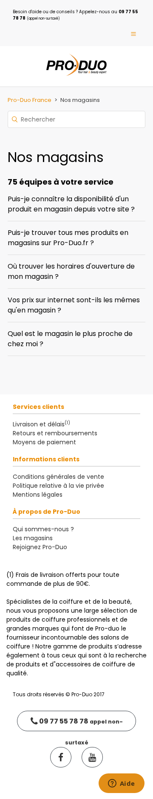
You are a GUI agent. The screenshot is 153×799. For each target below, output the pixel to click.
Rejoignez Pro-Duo (40, 547)
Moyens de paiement (44, 442)
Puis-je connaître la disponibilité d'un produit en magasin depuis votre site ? (71, 204)
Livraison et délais (41, 424)
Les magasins (33, 538)
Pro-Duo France (29, 100)
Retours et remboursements (55, 433)
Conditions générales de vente (58, 476)
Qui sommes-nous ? (43, 529)
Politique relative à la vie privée (58, 485)
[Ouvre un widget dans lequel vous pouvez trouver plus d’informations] (121, 784)
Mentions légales (37, 494)
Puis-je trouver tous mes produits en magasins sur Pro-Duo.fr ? (68, 238)
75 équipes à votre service (60, 182)
